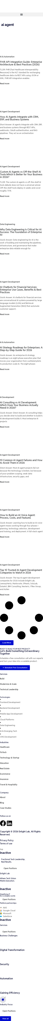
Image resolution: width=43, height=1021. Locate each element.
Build (2, 678)
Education (4, 763)
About (2, 797)
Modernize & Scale (8, 684)
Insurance (4, 779)
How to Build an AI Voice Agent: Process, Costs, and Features (17, 516)
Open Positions (10, 868)
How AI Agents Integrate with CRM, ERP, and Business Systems (19, 118)
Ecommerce (5, 774)
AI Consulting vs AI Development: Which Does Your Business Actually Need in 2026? (19, 405)
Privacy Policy (7, 840)
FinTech (3, 752)
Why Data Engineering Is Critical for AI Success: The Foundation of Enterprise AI (21, 232)
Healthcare (4, 747)
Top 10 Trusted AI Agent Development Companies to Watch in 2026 (21, 571)
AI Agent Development (10, 111)
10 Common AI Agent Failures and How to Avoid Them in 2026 (21, 461)
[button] (21, 14)
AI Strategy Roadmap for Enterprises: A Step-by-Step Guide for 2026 (21, 349)
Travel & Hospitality (8, 784)
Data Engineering (7, 224)
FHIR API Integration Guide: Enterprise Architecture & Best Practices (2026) (21, 63)
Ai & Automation (7, 56)
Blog (2, 802)
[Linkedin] (9, 823)
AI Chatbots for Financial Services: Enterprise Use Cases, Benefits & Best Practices (20, 290)
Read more (4, 83)
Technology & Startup (9, 757)
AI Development (7, 397)
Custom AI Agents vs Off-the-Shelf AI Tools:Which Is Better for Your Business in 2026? (21, 174)
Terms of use (6, 843)
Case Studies (5, 808)
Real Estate (4, 768)
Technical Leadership (9, 689)
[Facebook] (3, 823)
